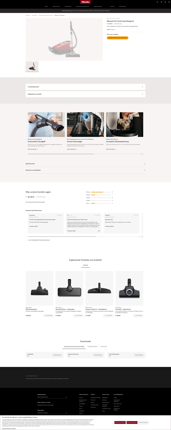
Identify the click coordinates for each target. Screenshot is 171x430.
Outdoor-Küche (98, 6)
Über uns (81, 397)
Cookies (14, 428)
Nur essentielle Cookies (132, 422)
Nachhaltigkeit (82, 403)
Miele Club (93, 400)
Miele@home (105, 397)
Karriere (81, 406)
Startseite (28, 15)
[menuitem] (47, 6)
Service (112, 6)
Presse (80, 408)
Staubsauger (34, 15)
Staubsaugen (68, 6)
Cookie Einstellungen (143, 422)
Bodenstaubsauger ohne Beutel (46, 15)
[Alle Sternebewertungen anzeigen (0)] (99, 231)
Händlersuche (41, 394)
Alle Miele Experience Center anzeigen (45, 405)
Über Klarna (93, 407)
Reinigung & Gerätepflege (82, 6)
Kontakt (81, 413)
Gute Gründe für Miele (95, 397)
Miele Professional (118, 403)
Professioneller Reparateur (117, 401)
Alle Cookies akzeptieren (120, 422)
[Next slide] (142, 154)
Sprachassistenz (105, 402)
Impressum (4, 428)
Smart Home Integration (105, 405)
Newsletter (40, 410)
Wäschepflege (56, 6)
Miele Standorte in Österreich (83, 401)
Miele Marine (116, 406)
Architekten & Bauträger (117, 409)
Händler (115, 397)
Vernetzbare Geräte (106, 408)
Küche (46, 6)
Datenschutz (9, 428)
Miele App (104, 346)
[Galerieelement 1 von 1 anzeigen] (32, 66)
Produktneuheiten (94, 404)
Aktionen (93, 402)
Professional (122, 6)
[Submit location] (66, 397)
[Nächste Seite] (142, 237)
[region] (64, 39)
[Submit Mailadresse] (66, 413)
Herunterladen (57, 355)
